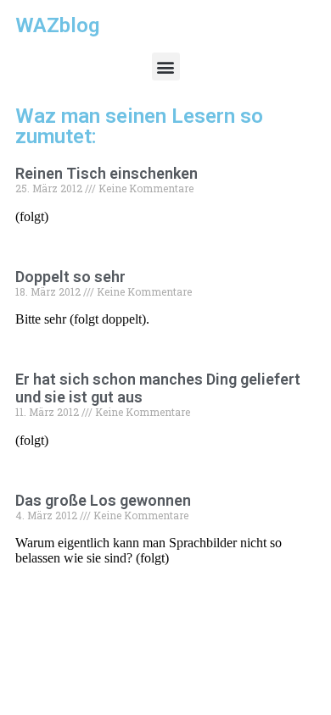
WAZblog (57, 25)
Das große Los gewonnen (103, 500)
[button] (166, 66)
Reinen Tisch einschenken (106, 173)
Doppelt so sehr (70, 276)
